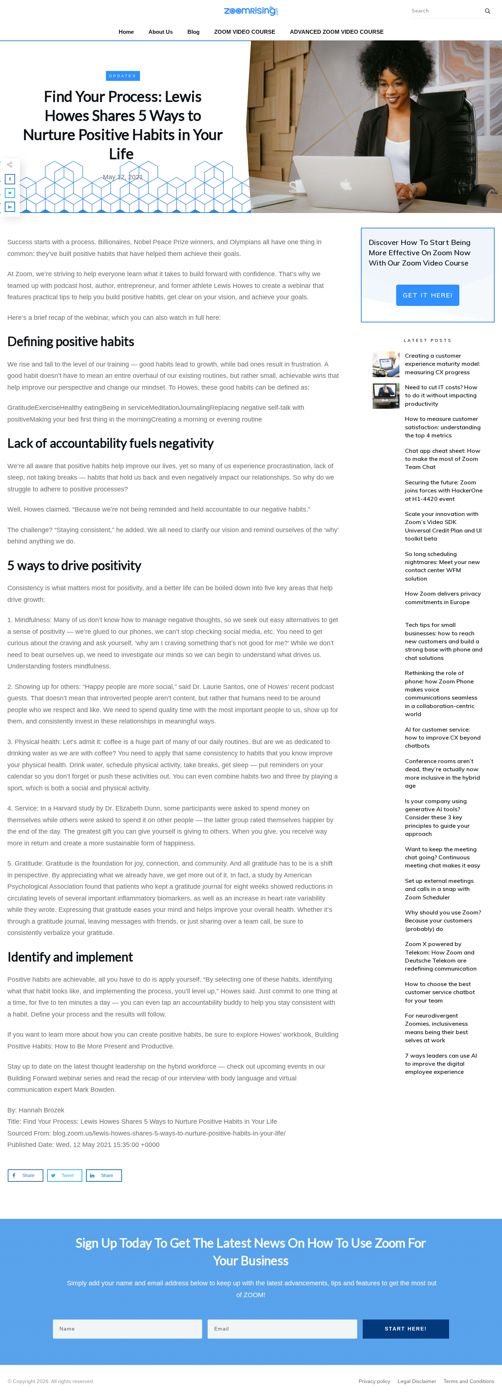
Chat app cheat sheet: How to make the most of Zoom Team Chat (442, 459)
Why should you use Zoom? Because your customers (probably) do (443, 920)
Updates (123, 76)
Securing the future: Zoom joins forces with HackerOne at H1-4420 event (444, 490)
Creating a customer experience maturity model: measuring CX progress (442, 364)
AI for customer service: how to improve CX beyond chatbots (443, 738)
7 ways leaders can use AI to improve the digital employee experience (441, 1064)
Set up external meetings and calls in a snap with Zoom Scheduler (439, 889)
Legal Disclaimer (417, 1381)
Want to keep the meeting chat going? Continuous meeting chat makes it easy (442, 857)
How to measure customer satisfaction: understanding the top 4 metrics (443, 427)
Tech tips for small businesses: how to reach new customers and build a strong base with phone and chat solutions (444, 641)
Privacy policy (374, 1381)
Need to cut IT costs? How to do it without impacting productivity (441, 395)
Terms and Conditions (469, 1381)
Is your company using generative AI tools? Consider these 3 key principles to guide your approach (437, 817)
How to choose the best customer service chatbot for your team (440, 992)
